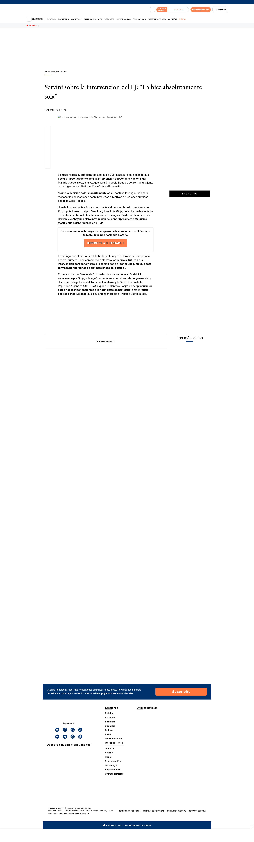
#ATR (108, 734)
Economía (63, 19)
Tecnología (139, 19)
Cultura (109, 730)
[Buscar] (152, 9)
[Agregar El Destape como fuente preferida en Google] (153, 110)
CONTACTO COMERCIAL (176, 811)
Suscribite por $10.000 (200, 9)
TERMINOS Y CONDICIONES (129, 811)
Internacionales (93, 19)
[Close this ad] (252, 827)
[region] (127, 49)
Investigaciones (157, 19)
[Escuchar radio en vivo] (178, 9)
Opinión (172, 19)
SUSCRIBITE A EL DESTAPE (104, 243)
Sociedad (76, 19)
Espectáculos (124, 19)
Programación (113, 761)
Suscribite (181, 692)
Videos (109, 753)
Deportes (109, 19)
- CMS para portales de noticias (129, 825)
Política (51, 19)
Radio (182, 19)
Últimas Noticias (114, 774)
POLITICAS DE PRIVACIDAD (153, 811)
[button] (47, 129)
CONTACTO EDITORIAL (197, 811)
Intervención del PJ (105, 342)
